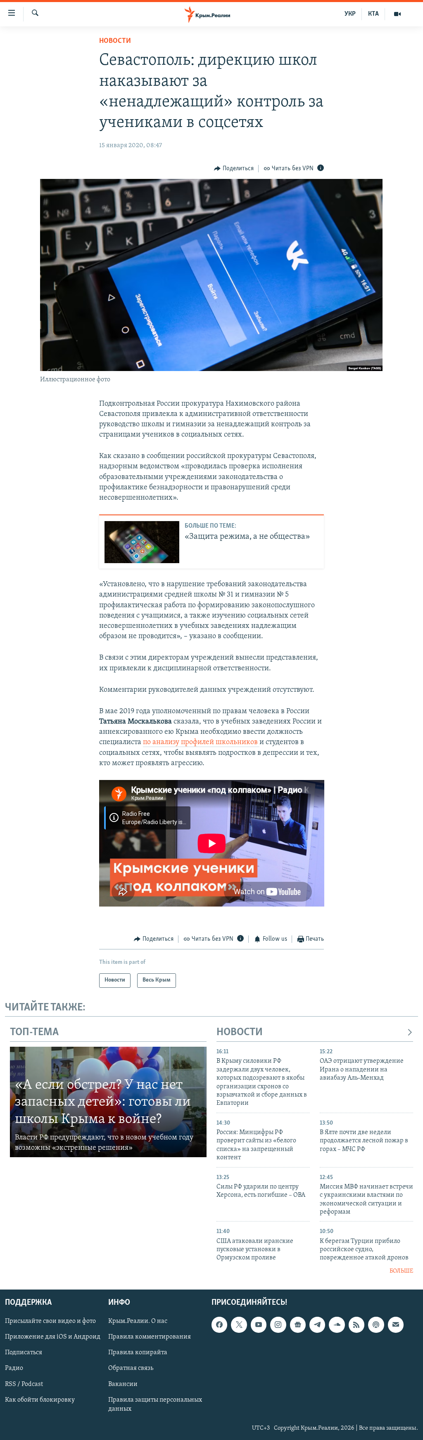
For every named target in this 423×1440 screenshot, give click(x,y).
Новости (115, 41)
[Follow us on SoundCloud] (337, 1325)
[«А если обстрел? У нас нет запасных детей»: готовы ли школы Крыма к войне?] (108, 1102)
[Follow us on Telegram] (317, 1325)
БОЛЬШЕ (401, 1271)
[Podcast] (376, 1325)
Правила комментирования (149, 1337)
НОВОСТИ (239, 1032)
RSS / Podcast (24, 1384)
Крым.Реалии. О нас (137, 1321)
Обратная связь (130, 1368)
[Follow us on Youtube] (258, 1325)
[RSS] (356, 1325)
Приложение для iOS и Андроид (52, 1337)
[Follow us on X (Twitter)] (239, 1325)
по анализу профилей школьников (201, 742)
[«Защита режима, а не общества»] (142, 542)
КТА (373, 14)
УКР (350, 14)
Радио (14, 1368)
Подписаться (23, 1353)
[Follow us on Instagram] (278, 1325)
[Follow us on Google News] (298, 1325)
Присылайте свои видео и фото (50, 1321)
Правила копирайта (137, 1353)
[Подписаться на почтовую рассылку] (396, 1325)
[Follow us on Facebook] (219, 1325)
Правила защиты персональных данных (155, 1404)
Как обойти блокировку (40, 1400)
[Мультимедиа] (397, 14)
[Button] (234, 168)
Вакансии (123, 1384)
